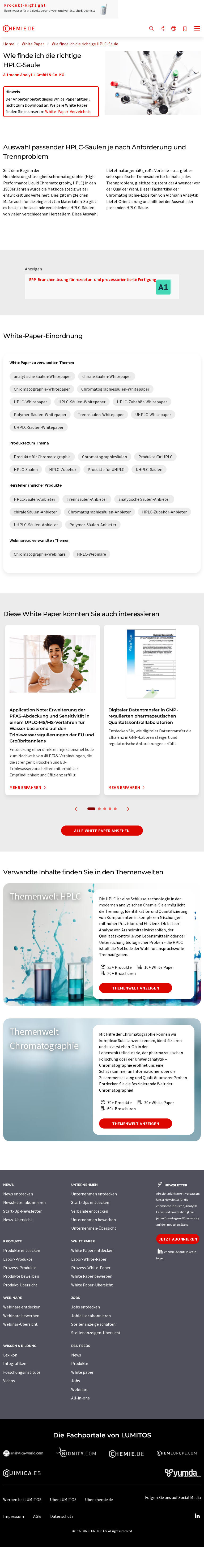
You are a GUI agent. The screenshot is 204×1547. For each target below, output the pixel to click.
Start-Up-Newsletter (22, 1211)
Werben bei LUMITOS (22, 1499)
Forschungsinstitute (21, 1372)
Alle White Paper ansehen (102, 830)
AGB (37, 1516)
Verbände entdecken (89, 1211)
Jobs (75, 1380)
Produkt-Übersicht (20, 1284)
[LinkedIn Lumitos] (197, 1516)
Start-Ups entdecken (90, 1202)
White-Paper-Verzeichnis (68, 111)
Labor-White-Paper (89, 1259)
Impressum (13, 1516)
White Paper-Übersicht (92, 1284)
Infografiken (14, 1363)
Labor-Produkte (17, 1259)
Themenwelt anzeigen (135, 988)
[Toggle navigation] (197, 29)
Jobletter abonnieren (91, 1315)
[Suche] (151, 29)
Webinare (79, 1389)
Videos (9, 1380)
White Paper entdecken (92, 1250)
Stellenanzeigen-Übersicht (96, 1332)
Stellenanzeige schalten (93, 1324)
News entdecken (18, 1193)
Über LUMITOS (63, 1499)
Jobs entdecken (85, 1307)
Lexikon (10, 1355)
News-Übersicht (17, 1219)
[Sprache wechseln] (173, 29)
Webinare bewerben (21, 1315)
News (76, 1355)
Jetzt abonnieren (178, 1239)
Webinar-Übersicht (20, 1324)
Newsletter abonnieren (24, 1202)
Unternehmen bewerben (93, 1219)
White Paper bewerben (91, 1276)
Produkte (79, 1363)
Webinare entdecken (21, 1307)
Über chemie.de (99, 1499)
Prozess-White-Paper (90, 1267)
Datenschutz (62, 1516)
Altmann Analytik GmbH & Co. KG (33, 74)
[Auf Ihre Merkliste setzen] (185, 29)
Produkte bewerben (21, 1276)
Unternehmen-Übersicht (93, 1228)
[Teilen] (162, 29)
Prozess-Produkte (19, 1267)
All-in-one (80, 1398)
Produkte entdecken (21, 1250)
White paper (82, 1372)
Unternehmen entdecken (94, 1193)
